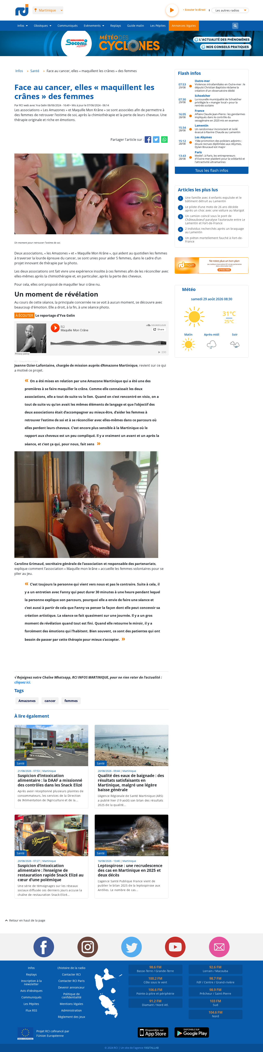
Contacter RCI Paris (71, 981)
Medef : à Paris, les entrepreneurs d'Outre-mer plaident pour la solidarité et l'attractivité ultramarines (220, 159)
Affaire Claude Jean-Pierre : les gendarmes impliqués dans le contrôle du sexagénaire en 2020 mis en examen (220, 117)
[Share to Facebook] (148, 139)
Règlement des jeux (71, 1017)
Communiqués (68, 26)
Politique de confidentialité (71, 995)
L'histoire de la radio (71, 968)
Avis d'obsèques (31, 991)
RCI (15, 361)
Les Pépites (158, 26)
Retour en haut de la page (27, 920)
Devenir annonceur (71, 987)
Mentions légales (71, 1004)
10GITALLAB (151, 1048)
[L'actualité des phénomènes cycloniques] (222, 40)
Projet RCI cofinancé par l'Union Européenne (52, 1033)
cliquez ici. (22, 682)
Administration (71, 1010)
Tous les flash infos (211, 170)
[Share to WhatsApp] (164, 139)
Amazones (27, 701)
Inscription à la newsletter (31, 982)
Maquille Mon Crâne (28, 361)
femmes (71, 701)
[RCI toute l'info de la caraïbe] (21, 10)
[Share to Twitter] (156, 139)
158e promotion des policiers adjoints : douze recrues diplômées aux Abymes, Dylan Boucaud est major (218, 144)
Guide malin (135, 26)
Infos (20, 26)
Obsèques (41, 26)
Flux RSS (31, 1010)
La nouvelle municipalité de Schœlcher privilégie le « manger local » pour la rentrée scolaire (218, 102)
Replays (115, 26)
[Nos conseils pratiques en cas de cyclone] (226, 47)
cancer (50, 701)
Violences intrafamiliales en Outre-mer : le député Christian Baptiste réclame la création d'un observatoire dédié (220, 87)
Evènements (92, 26)
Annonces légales (184, 26)
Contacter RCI (71, 974)
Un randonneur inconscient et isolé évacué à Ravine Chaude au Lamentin (217, 130)
